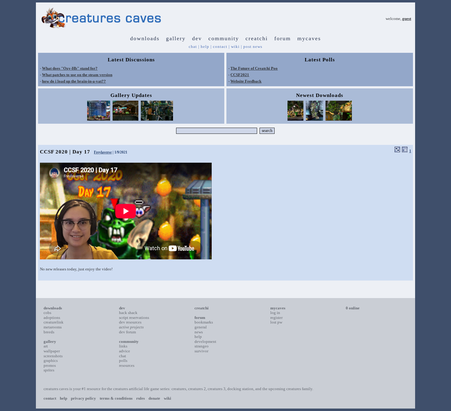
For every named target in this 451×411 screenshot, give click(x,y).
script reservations (134, 317)
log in (275, 312)
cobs (47, 312)
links (123, 346)
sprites (49, 370)
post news (252, 46)
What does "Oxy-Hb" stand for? (70, 68)
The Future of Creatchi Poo (254, 68)
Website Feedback (245, 81)
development (205, 341)
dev (197, 38)
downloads (145, 38)
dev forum (127, 332)
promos (50, 365)
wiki (235, 46)
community (223, 38)
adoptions (52, 317)
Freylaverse (103, 152)
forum (282, 38)
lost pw (276, 322)
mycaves (309, 38)
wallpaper (52, 351)
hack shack (128, 312)
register (276, 317)
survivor (201, 351)
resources (126, 365)
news (199, 332)
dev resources (130, 322)
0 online (353, 308)
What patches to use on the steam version (77, 74)
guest (406, 18)
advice (124, 351)
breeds (49, 332)
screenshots (53, 356)
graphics (51, 360)
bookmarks (204, 322)
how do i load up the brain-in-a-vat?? (74, 81)
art (46, 346)
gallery (176, 38)
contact (220, 46)
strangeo (202, 346)
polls (123, 360)
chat (193, 46)
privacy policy (83, 398)
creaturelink (54, 322)
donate (154, 398)
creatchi (256, 38)
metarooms (53, 327)
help (205, 46)
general (201, 327)
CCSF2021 (239, 74)
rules (140, 398)
